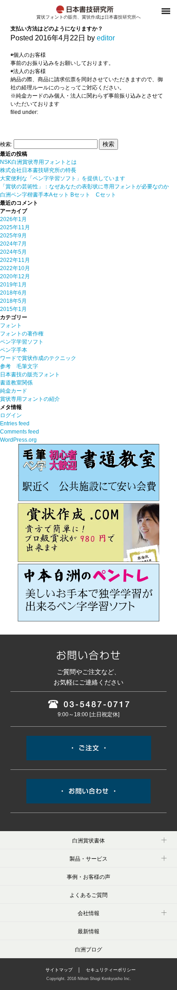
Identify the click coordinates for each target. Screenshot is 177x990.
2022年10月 (15, 268)
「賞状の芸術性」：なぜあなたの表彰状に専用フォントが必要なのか (84, 186)
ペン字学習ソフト (22, 342)
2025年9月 (13, 235)
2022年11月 (15, 260)
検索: (6, 144)
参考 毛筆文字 (19, 366)
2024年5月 (13, 252)
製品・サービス (88, 859)
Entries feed (15, 423)
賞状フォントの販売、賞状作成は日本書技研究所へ (88, 17)
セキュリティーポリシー (111, 969)
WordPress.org (18, 440)
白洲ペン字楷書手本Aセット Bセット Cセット (58, 195)
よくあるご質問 (88, 895)
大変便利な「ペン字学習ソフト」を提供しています (62, 178)
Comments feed (19, 432)
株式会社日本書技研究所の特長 (38, 170)
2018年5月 (13, 301)
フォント (11, 325)
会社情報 (88, 913)
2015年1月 (13, 309)
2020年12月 (15, 276)
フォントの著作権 (22, 333)
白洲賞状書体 (88, 840)
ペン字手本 (13, 350)
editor (106, 38)
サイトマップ (59, 969)
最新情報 (88, 931)
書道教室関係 (16, 382)
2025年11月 (15, 227)
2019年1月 (13, 284)
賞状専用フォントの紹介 (30, 399)
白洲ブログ (88, 949)
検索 (108, 144)
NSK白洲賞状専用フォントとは (38, 162)
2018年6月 (13, 293)
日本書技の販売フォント (30, 374)
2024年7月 (13, 244)
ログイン (11, 415)
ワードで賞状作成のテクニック (38, 358)
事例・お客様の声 (88, 877)
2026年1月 (13, 219)
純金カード (13, 391)
